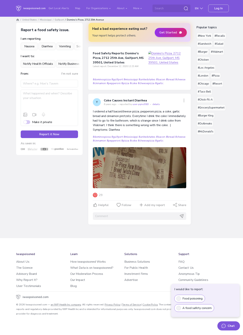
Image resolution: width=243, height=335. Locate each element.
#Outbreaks (205, 123)
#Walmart (217, 52)
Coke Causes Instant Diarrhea (125, 100)
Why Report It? (26, 280)
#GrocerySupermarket (211, 107)
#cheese (180, 79)
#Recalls (220, 36)
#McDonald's (205, 131)
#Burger (202, 52)
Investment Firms (136, 274)
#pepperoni (113, 83)
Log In (218, 8)
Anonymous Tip (189, 274)
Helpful (103, 205)
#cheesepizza (146, 83)
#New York (204, 36)
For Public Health (136, 268)
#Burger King (205, 115)
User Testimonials (28, 286)
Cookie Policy (150, 304)
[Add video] (34, 114)
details (156, 104)
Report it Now (49, 134)
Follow (126, 205)
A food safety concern (197, 308)
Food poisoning (192, 298)
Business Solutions (137, 262)
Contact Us (186, 268)
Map (77, 8)
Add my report (154, 205)
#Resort (217, 83)
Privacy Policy (112, 304)
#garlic (159, 83)
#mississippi (131, 79)
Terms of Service (131, 304)
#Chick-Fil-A (205, 99)
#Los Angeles (206, 68)
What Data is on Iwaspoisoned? (91, 268)
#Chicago (203, 83)
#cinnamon (99, 83)
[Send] (181, 216)
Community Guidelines (193, 280)
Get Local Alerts (59, 8)
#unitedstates (147, 79)
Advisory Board (26, 274)
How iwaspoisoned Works (88, 262)
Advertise (131, 280)
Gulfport (59, 19)
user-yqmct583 (141, 104)
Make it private (42, 122)
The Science (24, 268)
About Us (22, 262)
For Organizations (97, 8)
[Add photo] (25, 114)
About (121, 8)
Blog (73, 286)
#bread (170, 79)
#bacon (160, 79)
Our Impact (77, 280)
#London (203, 75)
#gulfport (117, 79)
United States (29, 19)
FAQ (181, 262)
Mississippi (46, 19)
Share (182, 205)
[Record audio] (43, 114)
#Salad (219, 44)
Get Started (168, 32)
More (136, 8)
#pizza (125, 83)
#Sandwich (204, 44)
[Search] (186, 8)
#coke (133, 83)
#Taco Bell (204, 91)
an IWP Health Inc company (66, 304)
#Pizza (215, 75)
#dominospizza (102, 79)
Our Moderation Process (86, 274)
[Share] (184, 100)
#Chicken (203, 60)
